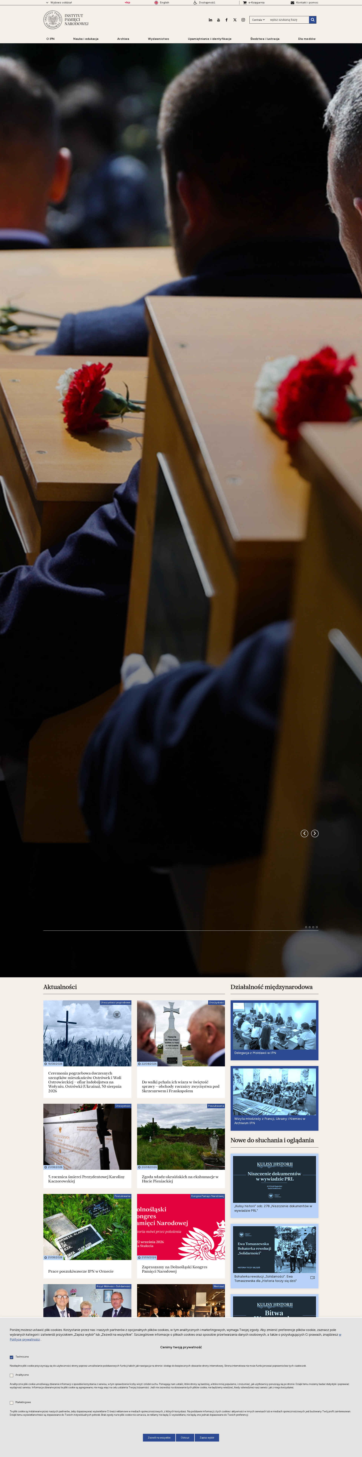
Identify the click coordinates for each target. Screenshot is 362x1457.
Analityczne (22, 1375)
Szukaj (312, 19)
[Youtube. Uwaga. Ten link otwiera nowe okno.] (218, 20)
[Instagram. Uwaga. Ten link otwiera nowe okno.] (243, 20)
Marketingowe (23, 1402)
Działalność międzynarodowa (272, 1072)
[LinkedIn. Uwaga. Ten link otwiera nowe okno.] (210, 20)
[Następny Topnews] (304, 906)
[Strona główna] (52, 19)
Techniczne (22, 1357)
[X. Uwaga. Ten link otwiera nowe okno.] (235, 20)
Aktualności (60, 1072)
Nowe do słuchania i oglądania (272, 1226)
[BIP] (127, 3)
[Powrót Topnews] (315, 906)
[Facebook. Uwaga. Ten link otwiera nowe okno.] (226, 20)
